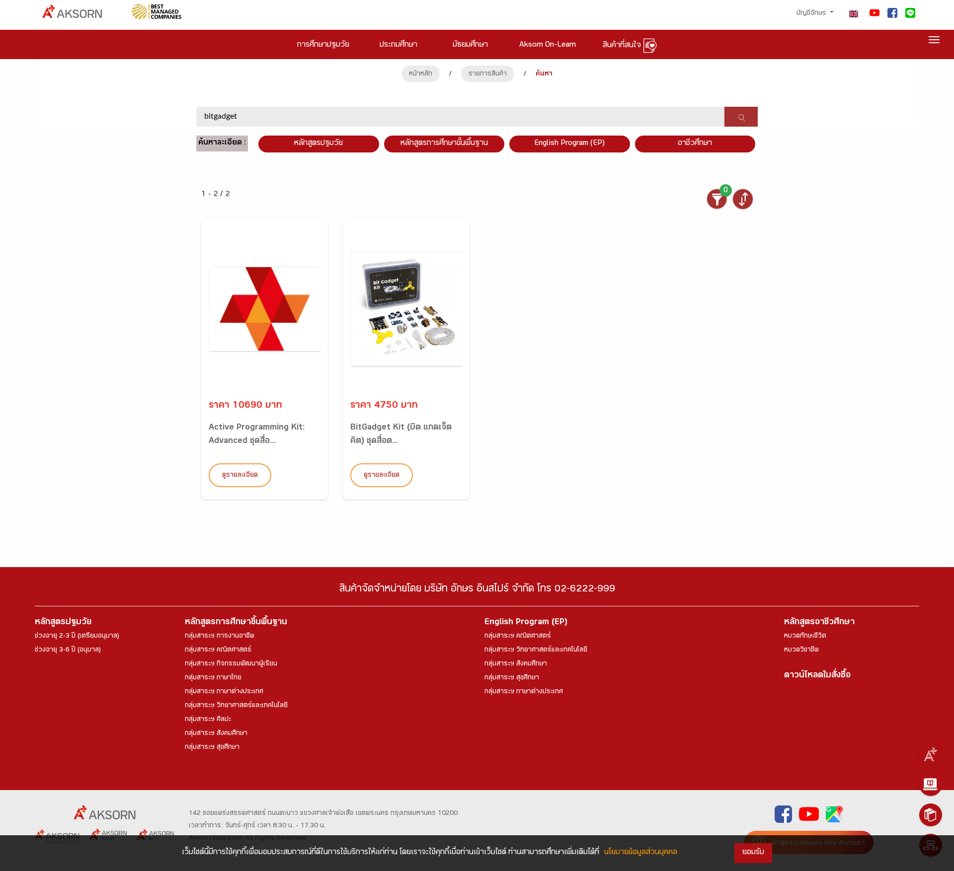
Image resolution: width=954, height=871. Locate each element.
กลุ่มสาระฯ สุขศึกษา (212, 748)
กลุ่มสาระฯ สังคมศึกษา (216, 734)
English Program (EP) (569, 144)
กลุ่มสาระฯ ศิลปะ (208, 720)
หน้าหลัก (420, 74)
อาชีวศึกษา (695, 144)
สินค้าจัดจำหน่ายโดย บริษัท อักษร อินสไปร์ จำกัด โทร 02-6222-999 (477, 590)
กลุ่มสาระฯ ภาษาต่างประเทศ (224, 692)
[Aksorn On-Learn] (930, 784)
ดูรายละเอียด (240, 476)
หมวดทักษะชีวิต (805, 637)
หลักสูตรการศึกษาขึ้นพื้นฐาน (236, 623)
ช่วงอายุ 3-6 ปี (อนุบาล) (68, 650)
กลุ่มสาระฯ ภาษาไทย (213, 678)
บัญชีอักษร (812, 14)
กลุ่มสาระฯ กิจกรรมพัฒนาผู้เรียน (231, 664)
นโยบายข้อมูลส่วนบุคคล (640, 853)
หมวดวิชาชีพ (801, 650)
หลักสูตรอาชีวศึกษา (819, 623)
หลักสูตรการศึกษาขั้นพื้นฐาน (444, 144)
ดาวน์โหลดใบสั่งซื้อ (817, 676)
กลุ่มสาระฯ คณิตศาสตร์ (218, 650)
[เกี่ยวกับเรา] (930, 754)
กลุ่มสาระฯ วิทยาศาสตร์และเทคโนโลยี (236, 706)
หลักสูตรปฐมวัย (63, 623)
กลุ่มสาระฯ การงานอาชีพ (219, 637)
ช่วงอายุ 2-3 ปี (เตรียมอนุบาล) (77, 637)
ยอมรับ (753, 853)
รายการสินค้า (488, 74)
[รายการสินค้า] (930, 814)
